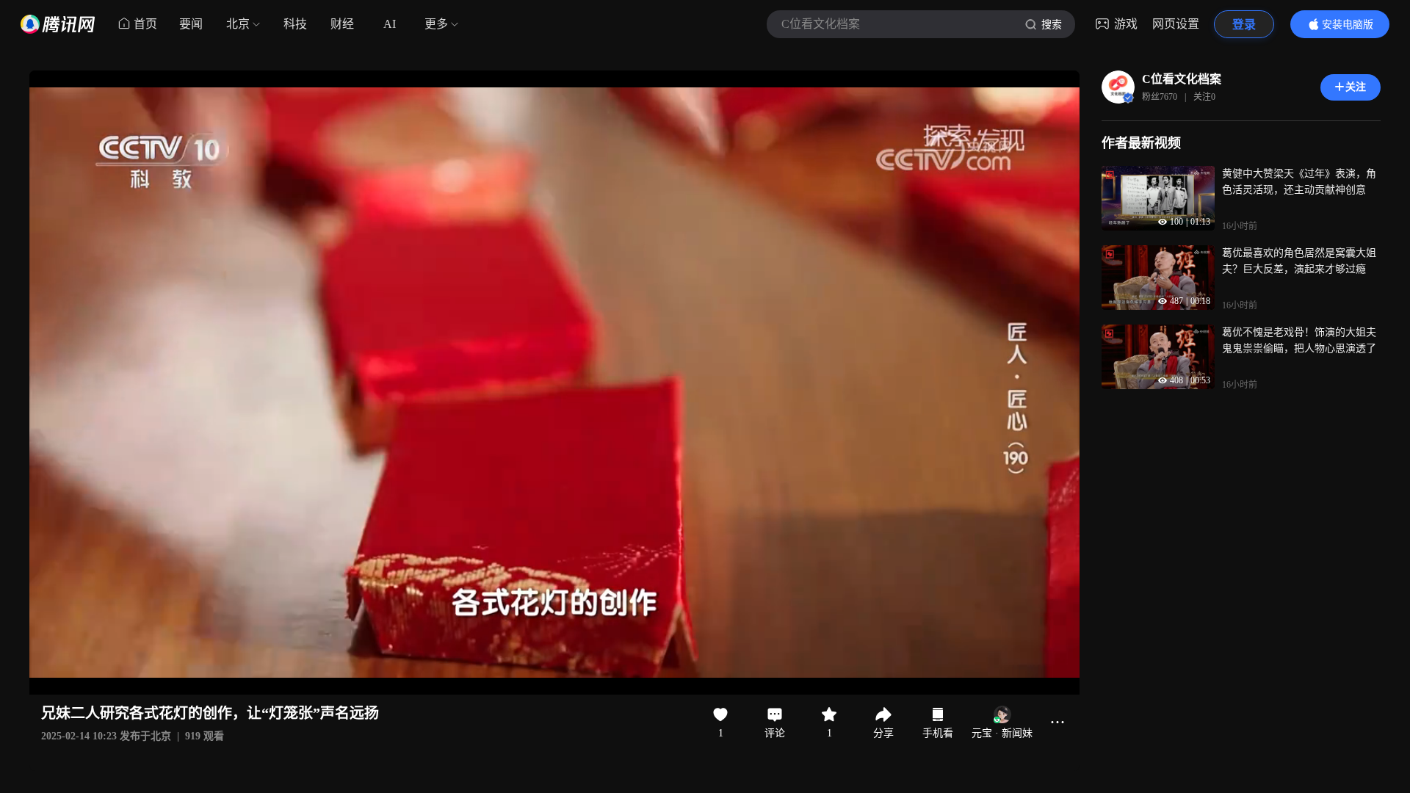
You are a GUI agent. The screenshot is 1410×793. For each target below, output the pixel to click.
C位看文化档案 (1181, 79)
